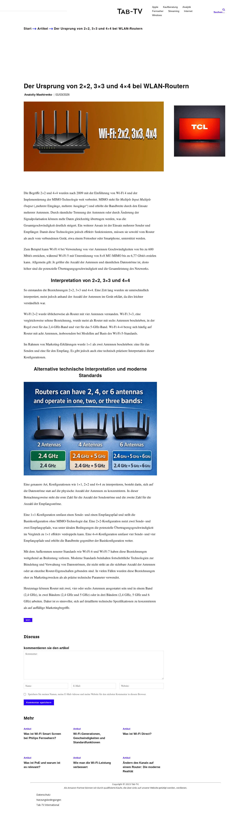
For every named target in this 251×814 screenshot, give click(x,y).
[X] (35, 180)
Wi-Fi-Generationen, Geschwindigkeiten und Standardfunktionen (89, 738)
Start (28, 28)
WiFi (28, 620)
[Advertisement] (125, 56)
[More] (58, 180)
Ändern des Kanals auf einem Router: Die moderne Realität (141, 767)
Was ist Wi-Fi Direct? (137, 733)
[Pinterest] (42, 180)
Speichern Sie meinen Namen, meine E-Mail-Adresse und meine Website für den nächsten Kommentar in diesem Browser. (87, 694)
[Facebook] (27, 180)
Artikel (42, 28)
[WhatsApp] (50, 180)
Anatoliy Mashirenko (38, 94)
